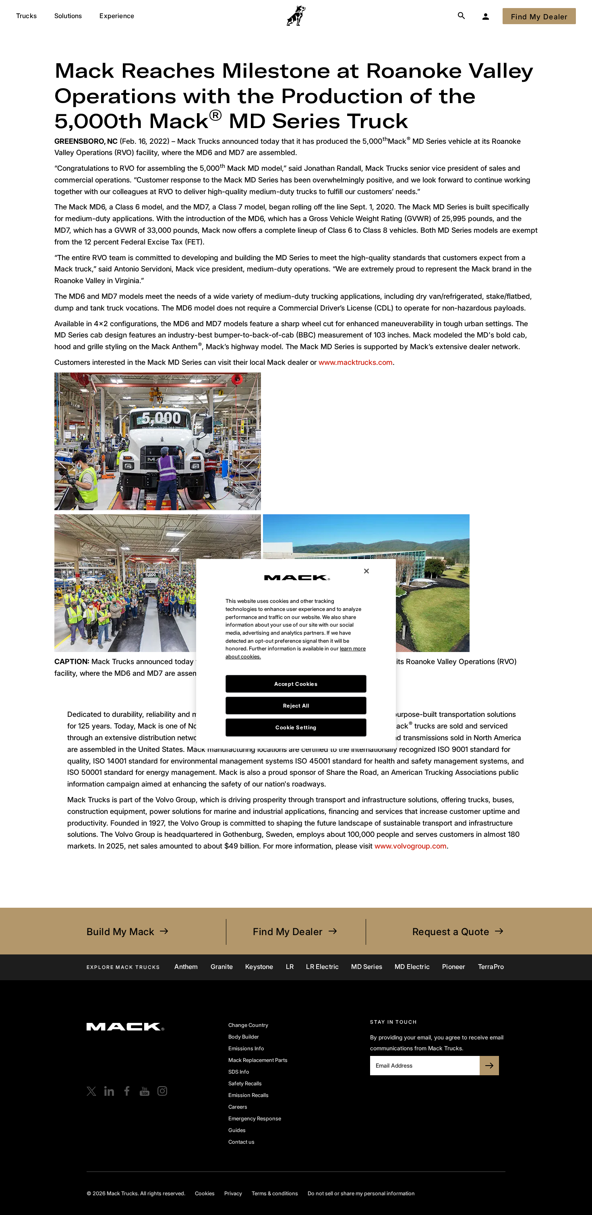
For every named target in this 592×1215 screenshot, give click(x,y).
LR (290, 966)
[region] (296, 607)
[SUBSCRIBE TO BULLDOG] (489, 1065)
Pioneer (453, 966)
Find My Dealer (288, 932)
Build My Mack (120, 932)
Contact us (241, 1141)
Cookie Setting (296, 680)
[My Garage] (485, 16)
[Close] (366, 524)
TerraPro (491, 966)
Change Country (248, 1025)
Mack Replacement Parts (258, 1060)
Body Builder (243, 1036)
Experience (116, 16)
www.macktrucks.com (356, 362)
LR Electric (322, 966)
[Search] (461, 16)
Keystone (259, 966)
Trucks (26, 16)
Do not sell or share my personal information (361, 1193)
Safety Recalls (245, 1083)
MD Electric (412, 966)
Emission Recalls (248, 1095)
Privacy (233, 1193)
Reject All (296, 658)
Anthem (186, 966)
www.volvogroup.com (411, 846)
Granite (222, 966)
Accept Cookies (295, 636)
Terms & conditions (275, 1193)
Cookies (205, 1193)
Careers (237, 1106)
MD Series (366, 966)
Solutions (68, 16)
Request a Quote (450, 932)
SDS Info (238, 1071)
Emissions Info (246, 1048)
